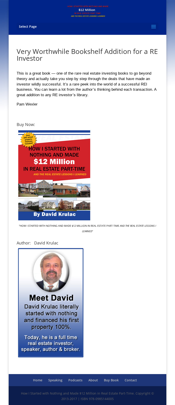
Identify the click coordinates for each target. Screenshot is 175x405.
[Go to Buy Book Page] (54, 220)
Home (37, 380)
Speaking (55, 380)
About (93, 380)
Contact (131, 380)
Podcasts (75, 380)
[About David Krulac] (51, 358)
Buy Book (111, 380)
